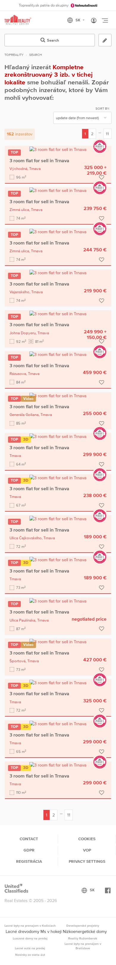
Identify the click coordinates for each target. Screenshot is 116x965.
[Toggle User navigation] (93, 21)
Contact (29, 838)
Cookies (86, 838)
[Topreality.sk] (17, 20)
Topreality (13, 54)
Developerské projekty (82, 925)
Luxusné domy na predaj (30, 938)
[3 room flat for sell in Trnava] (58, 149)
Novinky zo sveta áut (30, 954)
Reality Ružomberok (82, 938)
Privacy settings (87, 861)
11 (107, 133)
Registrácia (29, 861)
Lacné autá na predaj (30, 948)
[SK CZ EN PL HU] (78, 20)
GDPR (29, 850)
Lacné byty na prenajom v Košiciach (30, 925)
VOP (87, 850)
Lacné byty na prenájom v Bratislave (83, 946)
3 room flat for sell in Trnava (39, 160)
